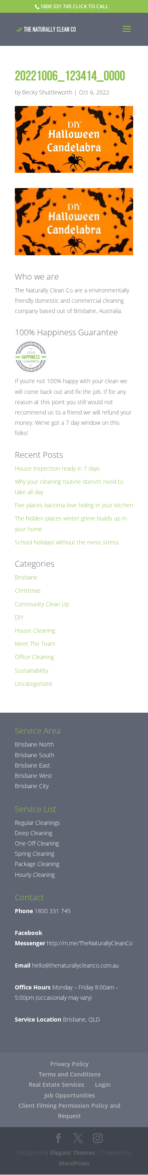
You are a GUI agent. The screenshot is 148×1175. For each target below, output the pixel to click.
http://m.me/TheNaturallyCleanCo (88, 943)
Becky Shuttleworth (47, 92)
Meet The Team (35, 644)
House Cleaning (35, 630)
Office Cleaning (34, 657)
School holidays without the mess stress (67, 542)
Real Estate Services (56, 1084)
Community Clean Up (42, 604)
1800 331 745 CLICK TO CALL (74, 6)
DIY (19, 617)
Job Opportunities (69, 1095)
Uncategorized (33, 684)
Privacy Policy (69, 1064)
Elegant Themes (72, 1152)
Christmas (28, 590)
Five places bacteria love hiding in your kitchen (74, 505)
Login (103, 1084)
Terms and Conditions (70, 1074)
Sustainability (31, 670)
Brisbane (26, 577)
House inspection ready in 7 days (57, 468)
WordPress (74, 1163)
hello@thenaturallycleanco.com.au (75, 965)
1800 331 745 (52, 911)
